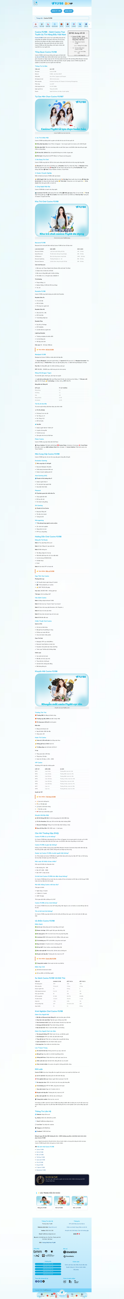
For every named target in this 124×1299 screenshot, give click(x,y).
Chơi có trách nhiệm (80, 1267)
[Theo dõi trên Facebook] (36, 1281)
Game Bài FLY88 (51, 959)
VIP (70, 1224)
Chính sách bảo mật (70, 1265)
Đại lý (83, 1224)
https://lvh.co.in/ (53, 1227)
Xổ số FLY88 (40, 1162)
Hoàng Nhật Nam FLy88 (48, 1242)
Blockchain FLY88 (41, 1170)
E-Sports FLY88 (41, 1167)
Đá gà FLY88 (40, 1165)
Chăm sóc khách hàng (72, 1227)
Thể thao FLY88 (51, 797)
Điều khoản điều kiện (81, 1265)
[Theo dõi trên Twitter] (41, 1281)
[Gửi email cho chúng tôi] (43, 1281)
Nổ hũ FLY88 (50, 350)
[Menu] (35, 3)
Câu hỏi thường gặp (83, 1230)
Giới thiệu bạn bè (76, 1224)
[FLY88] (62, 3)
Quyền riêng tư (70, 1267)
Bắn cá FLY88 (50, 571)
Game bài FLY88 (41, 1160)
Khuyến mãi (68, 1230)
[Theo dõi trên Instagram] (39, 1281)
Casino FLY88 (40, 1149)
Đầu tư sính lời (83, 1227)
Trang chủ (39, 18)
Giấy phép (76, 1269)
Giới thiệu (74, 1230)
